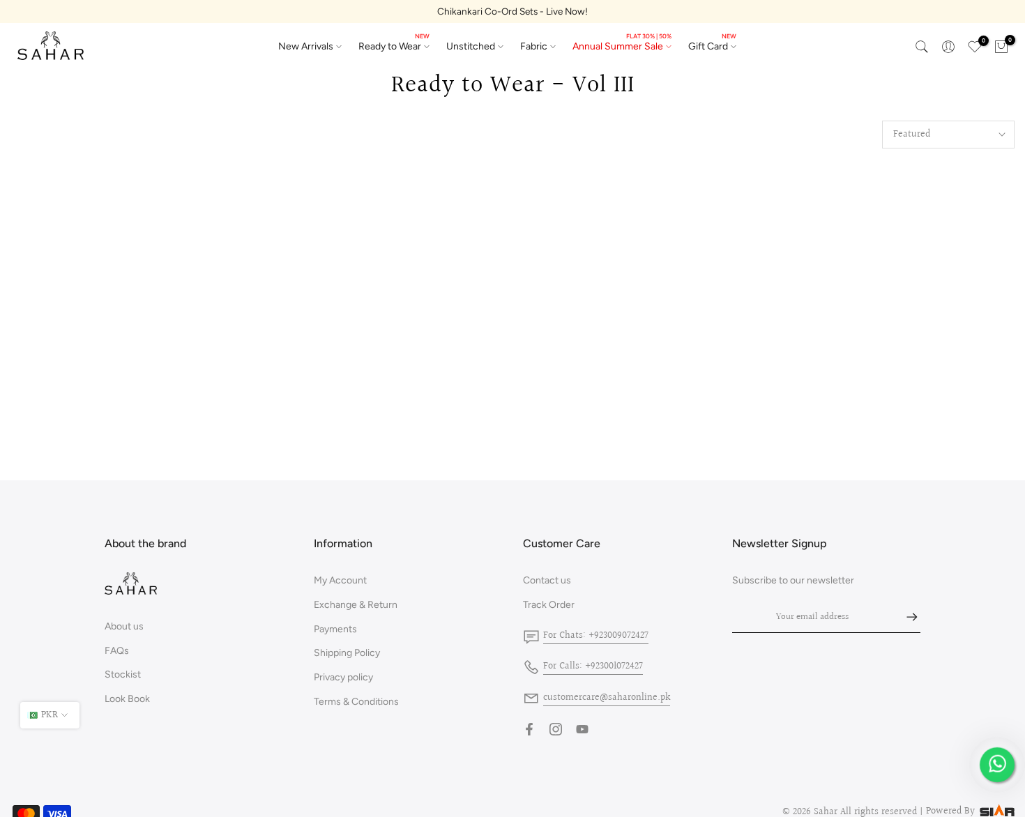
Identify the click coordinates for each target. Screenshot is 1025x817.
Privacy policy (343, 677)
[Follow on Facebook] (529, 729)
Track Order (549, 605)
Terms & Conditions (356, 702)
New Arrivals (305, 46)
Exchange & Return (355, 605)
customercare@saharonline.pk (606, 697)
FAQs (117, 651)
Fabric (533, 46)
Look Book (127, 699)
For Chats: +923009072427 (595, 635)
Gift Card (712, 45)
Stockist (123, 674)
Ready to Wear (394, 45)
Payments (335, 629)
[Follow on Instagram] (555, 729)
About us (124, 626)
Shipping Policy (347, 653)
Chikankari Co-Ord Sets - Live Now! (512, 11)
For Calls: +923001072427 (593, 666)
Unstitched (470, 46)
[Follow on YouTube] (582, 729)
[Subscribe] (905, 617)
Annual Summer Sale (621, 45)
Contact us (547, 580)
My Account (340, 580)
